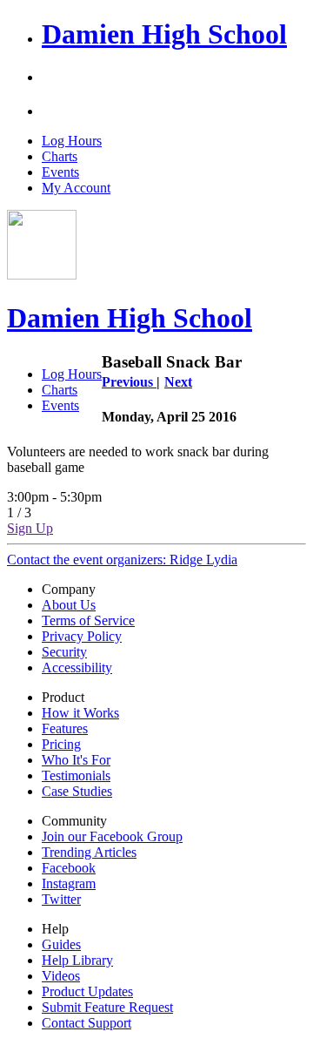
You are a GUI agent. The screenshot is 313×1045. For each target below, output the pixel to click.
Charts (59, 156)
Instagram (69, 883)
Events (60, 172)
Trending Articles (89, 852)
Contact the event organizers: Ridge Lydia (122, 559)
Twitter (61, 899)
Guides (61, 944)
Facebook (69, 867)
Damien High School (164, 34)
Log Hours (72, 140)
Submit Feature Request (107, 1007)
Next (178, 381)
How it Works (80, 712)
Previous (129, 381)
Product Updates (87, 991)
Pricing (61, 744)
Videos (61, 975)
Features (65, 728)
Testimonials (76, 775)
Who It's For (76, 759)
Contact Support (86, 1022)
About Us (69, 604)
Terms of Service (88, 620)
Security (64, 651)
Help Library (77, 960)
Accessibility (77, 667)
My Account (76, 187)
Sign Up (30, 528)
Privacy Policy (82, 636)
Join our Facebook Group (112, 836)
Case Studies (77, 791)
